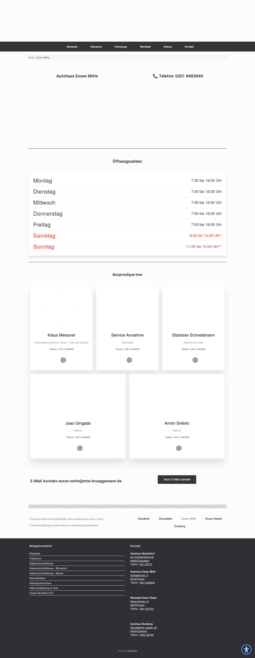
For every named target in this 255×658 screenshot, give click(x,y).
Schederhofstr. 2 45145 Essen (139, 577)
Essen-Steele (213, 518)
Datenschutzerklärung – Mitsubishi (48, 568)
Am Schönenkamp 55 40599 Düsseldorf (142, 558)
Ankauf (168, 46)
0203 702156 (146, 635)
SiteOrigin (132, 650)
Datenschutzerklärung (41, 563)
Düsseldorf (165, 518)
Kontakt (189, 46)
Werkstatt (145, 46)
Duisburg (179, 526)
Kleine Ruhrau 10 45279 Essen (139, 603)
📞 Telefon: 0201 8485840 (178, 76)
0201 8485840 (147, 582)
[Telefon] (63, 360)
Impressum (35, 558)
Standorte (96, 46)
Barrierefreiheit (37, 578)
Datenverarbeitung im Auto (43, 588)
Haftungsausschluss (40, 583)
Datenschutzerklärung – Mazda (46, 573)
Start (31, 57)
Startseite (72, 46)
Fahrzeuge (121, 46)
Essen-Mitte (188, 518)
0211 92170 (146, 564)
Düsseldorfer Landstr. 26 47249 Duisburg (143, 629)
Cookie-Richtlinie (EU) (41, 593)
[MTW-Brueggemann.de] (127, 9)
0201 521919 (146, 608)
